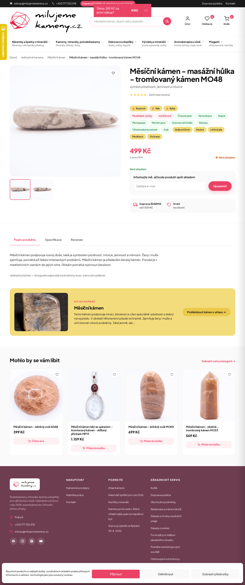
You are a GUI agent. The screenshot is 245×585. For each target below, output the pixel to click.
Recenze (77, 239)
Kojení (221, 115)
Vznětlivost (164, 115)
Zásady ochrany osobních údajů (166, 519)
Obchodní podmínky (163, 502)
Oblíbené (207, 21)
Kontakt (230, 3)
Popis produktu (25, 239)
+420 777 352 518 (66, 3)
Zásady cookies (160, 528)
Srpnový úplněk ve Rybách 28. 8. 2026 (124, 528)
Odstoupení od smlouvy (165, 558)
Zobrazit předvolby (215, 574)
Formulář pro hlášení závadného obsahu (163, 538)
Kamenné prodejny (77, 487)
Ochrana (155, 136)
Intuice (200, 129)
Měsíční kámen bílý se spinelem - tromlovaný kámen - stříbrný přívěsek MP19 (92, 430)
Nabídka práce (75, 495)
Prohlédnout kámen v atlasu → (206, 312)
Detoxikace (205, 115)
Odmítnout (165, 574)
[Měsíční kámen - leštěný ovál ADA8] (36, 395)
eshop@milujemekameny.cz (31, 3)
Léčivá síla (216, 129)
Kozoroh (138, 108)
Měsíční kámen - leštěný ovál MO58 (151, 426)
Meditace (137, 136)
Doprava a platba (212, 3)
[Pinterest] (31, 541)
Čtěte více (38, 441)
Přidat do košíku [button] (95, 448)
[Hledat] (167, 21)
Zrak (166, 129)
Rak (156, 108)
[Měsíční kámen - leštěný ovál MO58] (151, 395)
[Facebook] (13, 541)
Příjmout (116, 574)
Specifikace (53, 239)
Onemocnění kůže (182, 122)
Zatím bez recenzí (159, 94)
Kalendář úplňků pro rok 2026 (126, 495)
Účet (187, 23)
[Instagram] (22, 541)
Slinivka (203, 122)
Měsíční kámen (56, 57)
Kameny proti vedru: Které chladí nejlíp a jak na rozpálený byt (125, 513)
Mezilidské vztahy (142, 115)
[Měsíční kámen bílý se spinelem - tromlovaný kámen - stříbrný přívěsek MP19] (94, 395)
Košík (228, 21)
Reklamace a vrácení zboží (166, 509)
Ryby (170, 108)
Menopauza (138, 122)
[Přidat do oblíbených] (113, 73)
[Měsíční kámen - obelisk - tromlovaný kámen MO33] (208, 395)
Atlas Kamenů (116, 487)
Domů (13, 57)
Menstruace (159, 122)
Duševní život (182, 129)
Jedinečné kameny (32, 57)
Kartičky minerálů (118, 502)
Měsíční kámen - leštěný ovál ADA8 (35, 426)
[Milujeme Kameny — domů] (46, 21)
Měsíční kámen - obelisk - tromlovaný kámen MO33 (202, 428)
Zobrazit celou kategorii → (218, 361)
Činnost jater (185, 115)
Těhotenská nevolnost (144, 129)
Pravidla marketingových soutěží (165, 549)
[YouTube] (41, 541)
